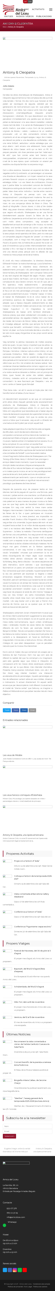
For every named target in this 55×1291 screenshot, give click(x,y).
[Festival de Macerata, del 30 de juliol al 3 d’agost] (7, 954)
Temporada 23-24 (31, 77)
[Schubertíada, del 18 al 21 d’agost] (7, 990)
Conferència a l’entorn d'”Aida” (28, 912)
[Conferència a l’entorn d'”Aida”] (7, 915)
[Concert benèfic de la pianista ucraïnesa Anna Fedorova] (7, 1065)
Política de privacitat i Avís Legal (20, 1287)
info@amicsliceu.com (16, 1217)
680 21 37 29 (12, 1213)
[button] (50, 9)
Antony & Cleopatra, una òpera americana (23, 835)
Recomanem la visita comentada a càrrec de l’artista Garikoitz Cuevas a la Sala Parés (31, 1044)
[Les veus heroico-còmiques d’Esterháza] (27, 778)
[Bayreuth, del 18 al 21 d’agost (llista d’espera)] (7, 972)
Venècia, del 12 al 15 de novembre (29, 1017)
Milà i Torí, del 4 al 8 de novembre (29, 1002)
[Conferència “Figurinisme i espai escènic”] (7, 930)
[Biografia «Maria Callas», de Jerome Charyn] (7, 1083)
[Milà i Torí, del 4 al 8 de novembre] (7, 1005)
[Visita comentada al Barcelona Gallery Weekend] (7, 897)
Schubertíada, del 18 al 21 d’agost (29, 986)
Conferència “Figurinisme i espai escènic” (33, 926)
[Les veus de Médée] (27, 738)
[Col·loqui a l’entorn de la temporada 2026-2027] (7, 879)
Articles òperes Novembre (14, 77)
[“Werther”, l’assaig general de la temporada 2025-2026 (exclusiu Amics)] (7, 1101)
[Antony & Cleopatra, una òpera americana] (27, 818)
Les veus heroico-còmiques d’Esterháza (22, 795)
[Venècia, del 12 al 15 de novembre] (7, 1020)
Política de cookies (40, 1287)
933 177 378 (12, 1208)
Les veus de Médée (12, 755)
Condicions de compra (41, 1284)
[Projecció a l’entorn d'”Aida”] (7, 864)
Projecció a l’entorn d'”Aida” (27, 861)
